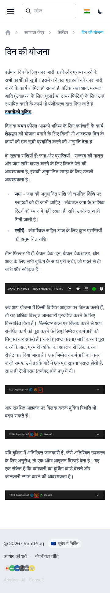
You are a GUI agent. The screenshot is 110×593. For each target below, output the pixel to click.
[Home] (8, 32)
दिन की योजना (92, 32)
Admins (11, 580)
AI (23, 580)
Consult (36, 580)
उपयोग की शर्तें (15, 556)
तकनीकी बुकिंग (18, 112)
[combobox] (49, 11)
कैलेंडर (63, 32)
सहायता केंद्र (34, 32)
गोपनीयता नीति (46, 556)
